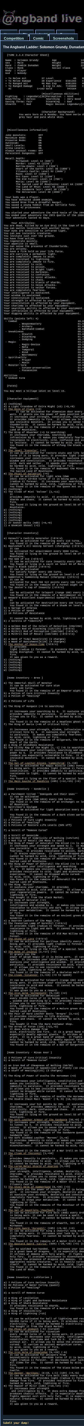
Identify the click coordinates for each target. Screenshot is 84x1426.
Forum (65, 34)
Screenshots (63, 38)
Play (26, 34)
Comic (38, 38)
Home (9, 34)
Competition (14, 38)
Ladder (45, 34)
